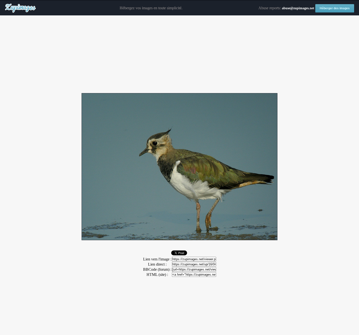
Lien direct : (157, 264)
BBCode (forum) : (157, 269)
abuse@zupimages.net (298, 8)
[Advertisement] (179, 54)
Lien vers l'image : (157, 259)
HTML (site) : (157, 274)
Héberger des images (335, 8)
